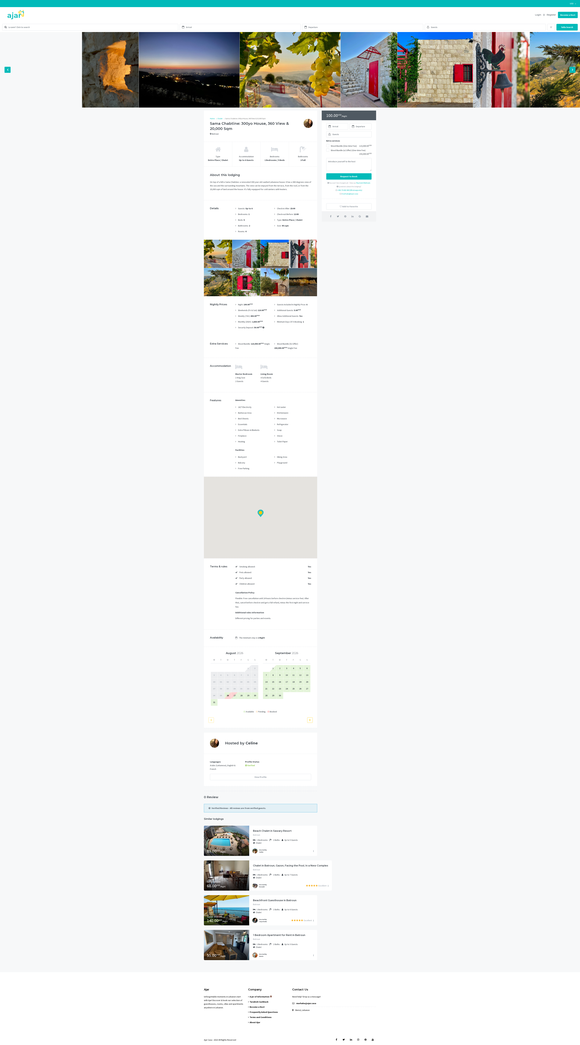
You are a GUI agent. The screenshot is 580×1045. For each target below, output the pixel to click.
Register (551, 14)
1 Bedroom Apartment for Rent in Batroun (279, 935)
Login (538, 14)
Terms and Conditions (261, 1017)
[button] (573, 3)
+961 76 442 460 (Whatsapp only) (349, 190)
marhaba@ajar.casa (350, 194)
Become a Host (567, 15)
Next (572, 70)
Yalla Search (567, 27)
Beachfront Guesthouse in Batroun (274, 900)
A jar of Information (260, 996)
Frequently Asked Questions (264, 1012)
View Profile (261, 777)
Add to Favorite (350, 206)
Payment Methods (363, 183)
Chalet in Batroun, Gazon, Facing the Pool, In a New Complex (290, 865)
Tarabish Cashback (259, 1001)
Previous (8, 70)
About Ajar (255, 1022)
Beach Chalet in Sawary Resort (272, 830)
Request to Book (348, 176)
